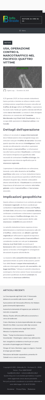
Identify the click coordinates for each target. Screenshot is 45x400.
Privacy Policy (21, 389)
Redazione (31, 389)
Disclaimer (10, 389)
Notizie (7, 43)
